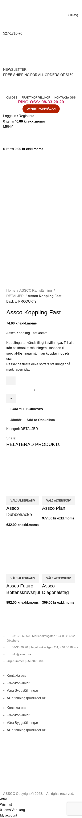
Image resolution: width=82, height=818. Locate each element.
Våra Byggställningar (22, 690)
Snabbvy (23, 491)
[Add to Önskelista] (34, 491)
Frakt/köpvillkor (18, 683)
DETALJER (15, 296)
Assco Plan (53, 508)
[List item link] (41, 648)
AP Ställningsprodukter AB (26, 698)
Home (11, 290)
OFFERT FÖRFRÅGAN (41, 108)
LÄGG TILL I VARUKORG (27, 409)
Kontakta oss (16, 675)
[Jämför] (11, 491)
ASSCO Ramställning (36, 290)
